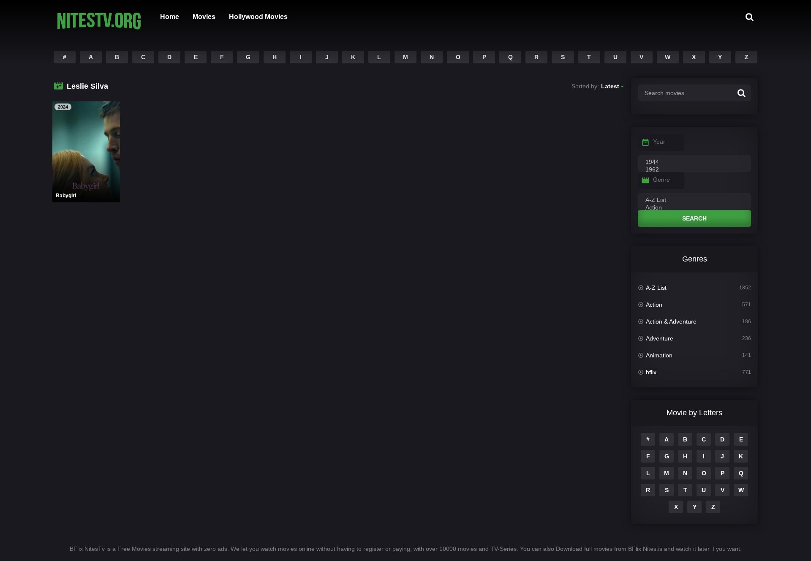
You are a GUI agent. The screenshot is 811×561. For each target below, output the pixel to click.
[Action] (694, 208)
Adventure (659, 338)
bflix (651, 372)
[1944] (694, 162)
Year (659, 141)
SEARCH (694, 218)
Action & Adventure (671, 321)
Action (654, 304)
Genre (661, 179)
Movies (204, 16)
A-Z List (656, 287)
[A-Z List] (694, 200)
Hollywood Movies (258, 16)
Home (169, 16)
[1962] (694, 170)
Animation (659, 355)
